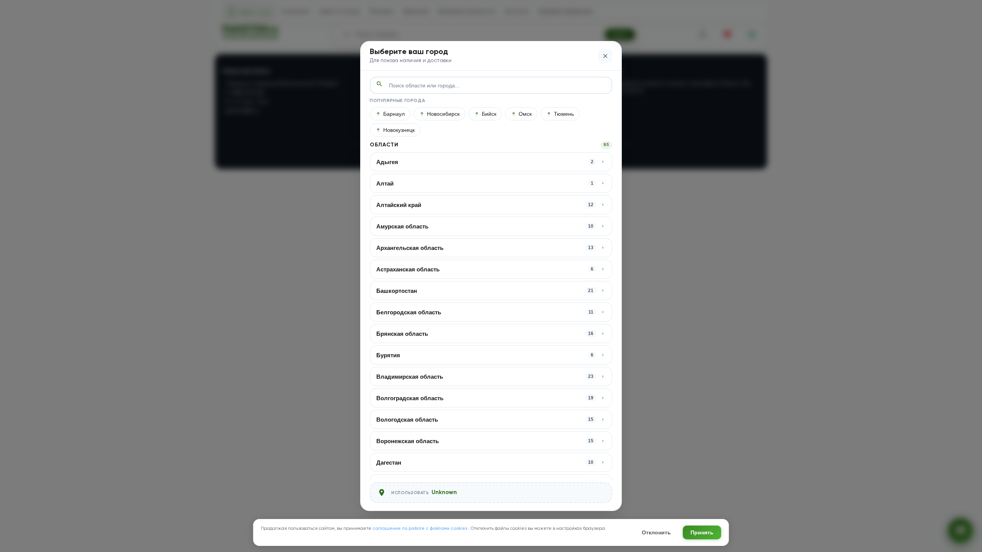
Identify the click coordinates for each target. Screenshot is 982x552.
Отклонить (656, 532)
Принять (701, 532)
